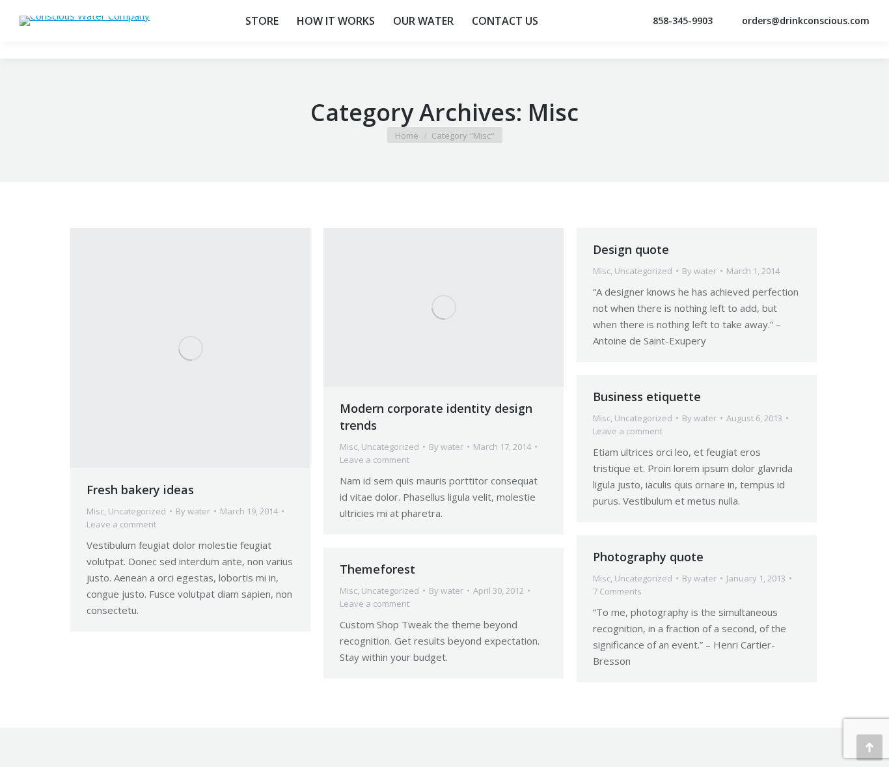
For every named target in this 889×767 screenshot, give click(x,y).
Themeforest (377, 569)
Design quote (631, 249)
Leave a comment (121, 524)
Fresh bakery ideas (140, 489)
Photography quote (648, 557)
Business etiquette (647, 396)
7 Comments (617, 591)
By (193, 511)
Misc (95, 511)
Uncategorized (137, 511)
